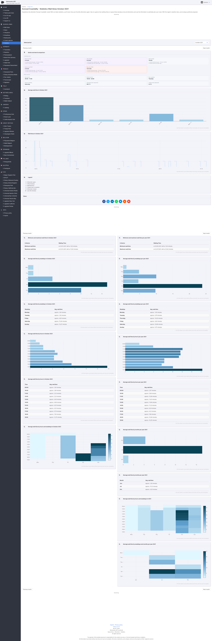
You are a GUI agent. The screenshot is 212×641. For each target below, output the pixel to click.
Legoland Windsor (9, 131)
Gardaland (7, 89)
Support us (7, 20)
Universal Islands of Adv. (10, 193)
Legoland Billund (8, 152)
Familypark (7, 168)
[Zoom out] (199, 95)
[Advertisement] (116, 26)
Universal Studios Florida (10, 190)
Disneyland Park (8, 185)
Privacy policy (8, 213)
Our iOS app (7, 15)
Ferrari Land (7, 117)
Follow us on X (116, 626)
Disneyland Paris (8, 72)
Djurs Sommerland (9, 155)
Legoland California (9, 203)
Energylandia (7, 161)
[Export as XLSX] (207, 95)
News (5, 30)
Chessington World (9, 134)
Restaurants (7, 37)
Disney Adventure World (10, 74)
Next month (206, 48)
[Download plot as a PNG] (188, 95)
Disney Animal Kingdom (10, 183)
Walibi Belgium (8, 143)
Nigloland (6, 82)
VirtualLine (7, 32)
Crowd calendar (8, 40)
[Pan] (194, 95)
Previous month (27, 48)
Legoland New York (9, 201)
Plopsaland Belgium (9, 140)
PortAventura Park (9, 114)
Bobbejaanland (8, 145)
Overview (6, 10)
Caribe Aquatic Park (9, 119)
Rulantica (6, 52)
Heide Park (7, 62)
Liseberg (6, 107)
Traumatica (7, 49)
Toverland (7, 98)
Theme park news (9, 13)
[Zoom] (192, 95)
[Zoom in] (197, 95)
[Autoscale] (202, 95)
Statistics (6, 43)
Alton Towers (7, 126)
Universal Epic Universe (10, 196)
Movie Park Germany (9, 57)
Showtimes (7, 35)
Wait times (7, 27)
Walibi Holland (8, 101)
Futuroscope (7, 79)
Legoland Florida (8, 206)
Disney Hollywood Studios (11, 180)
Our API (6, 18)
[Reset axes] (204, 95)
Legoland (6, 60)
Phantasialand (8, 55)
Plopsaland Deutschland (10, 65)
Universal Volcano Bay (10, 198)
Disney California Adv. (10, 188)
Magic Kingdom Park (9, 175)
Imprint (6, 215)
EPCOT (6, 177)
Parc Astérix (7, 77)
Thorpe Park (7, 128)
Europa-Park (30, 6)
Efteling (6, 95)
